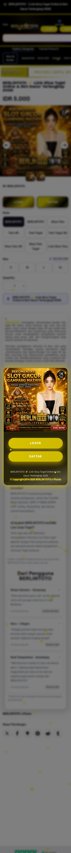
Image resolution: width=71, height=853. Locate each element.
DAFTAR (35, 456)
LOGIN (35, 443)
